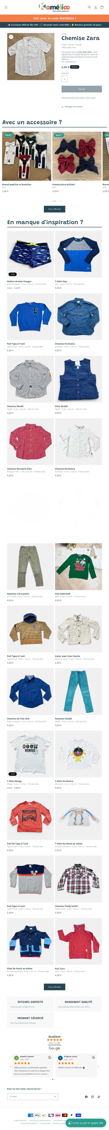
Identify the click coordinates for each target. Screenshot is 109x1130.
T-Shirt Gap (61, 281)
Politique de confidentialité (64, 1120)
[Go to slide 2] (52, 1079)
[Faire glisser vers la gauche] (48, 201)
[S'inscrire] (55, 1096)
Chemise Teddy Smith (66, 906)
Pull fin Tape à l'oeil (17, 843)
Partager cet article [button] (73, 106)
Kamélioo (23, 1120)
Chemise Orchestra (65, 343)
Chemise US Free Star (18, 718)
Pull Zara (60, 968)
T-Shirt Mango (14, 781)
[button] (6, 7)
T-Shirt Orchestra (64, 781)
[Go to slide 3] (54, 1079)
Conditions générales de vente (64, 1123)
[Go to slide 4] (56, 1079)
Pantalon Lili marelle (18, 593)
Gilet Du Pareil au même (19, 968)
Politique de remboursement (40, 1120)
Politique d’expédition (29, 1123)
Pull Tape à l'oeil (16, 343)
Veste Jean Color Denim (67, 656)
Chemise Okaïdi (15, 406)
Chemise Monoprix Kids (19, 468)
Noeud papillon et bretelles (16, 184)
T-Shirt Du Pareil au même (68, 843)
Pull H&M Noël (63, 593)
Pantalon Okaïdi (63, 718)
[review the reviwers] (49, 1058)
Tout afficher (54, 209)
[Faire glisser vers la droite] (61, 201)
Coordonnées (45, 1123)
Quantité (65, 73)
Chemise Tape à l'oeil (66, 534)
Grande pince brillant (63, 184)
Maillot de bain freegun (19, 281)
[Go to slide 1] (50, 1079)
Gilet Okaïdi (61, 406)
